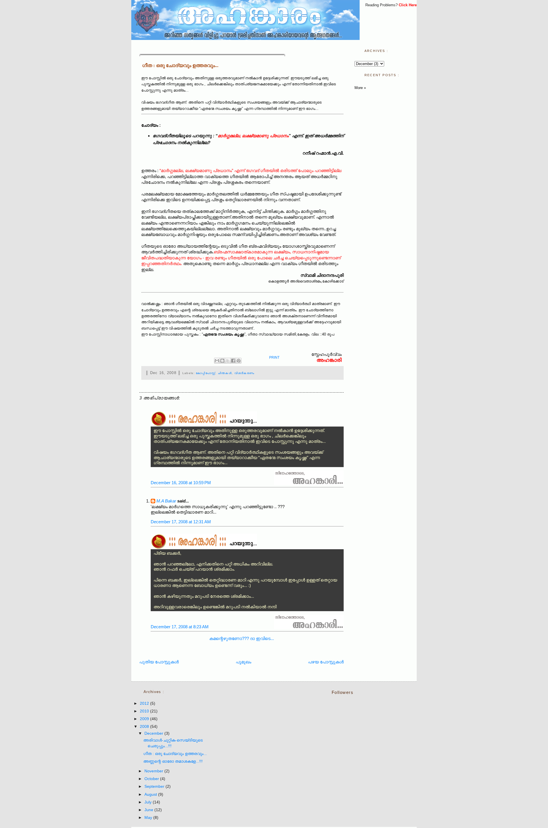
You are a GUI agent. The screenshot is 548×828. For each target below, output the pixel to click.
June (149, 810)
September (155, 786)
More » (360, 88)
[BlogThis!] (222, 360)
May (148, 817)
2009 (145, 719)
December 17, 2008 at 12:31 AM (181, 521)
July (148, 802)
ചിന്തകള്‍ (225, 373)
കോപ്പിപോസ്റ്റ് (205, 373)
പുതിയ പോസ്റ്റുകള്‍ (159, 661)
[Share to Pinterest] (238, 360)
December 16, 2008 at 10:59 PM (181, 482)
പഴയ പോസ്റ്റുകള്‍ (326, 661)
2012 (145, 703)
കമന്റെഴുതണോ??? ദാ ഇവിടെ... (241, 638)
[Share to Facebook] (233, 360)
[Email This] (217, 360)
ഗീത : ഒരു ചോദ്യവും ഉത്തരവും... (180, 65)
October (152, 779)
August (151, 794)
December (154, 733)
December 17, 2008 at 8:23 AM (180, 626)
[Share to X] (228, 360)
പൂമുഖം (243, 661)
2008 (145, 726)
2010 (145, 711)
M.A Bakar (166, 500)
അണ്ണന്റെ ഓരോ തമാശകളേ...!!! (173, 761)
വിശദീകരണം (244, 373)
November (154, 771)
